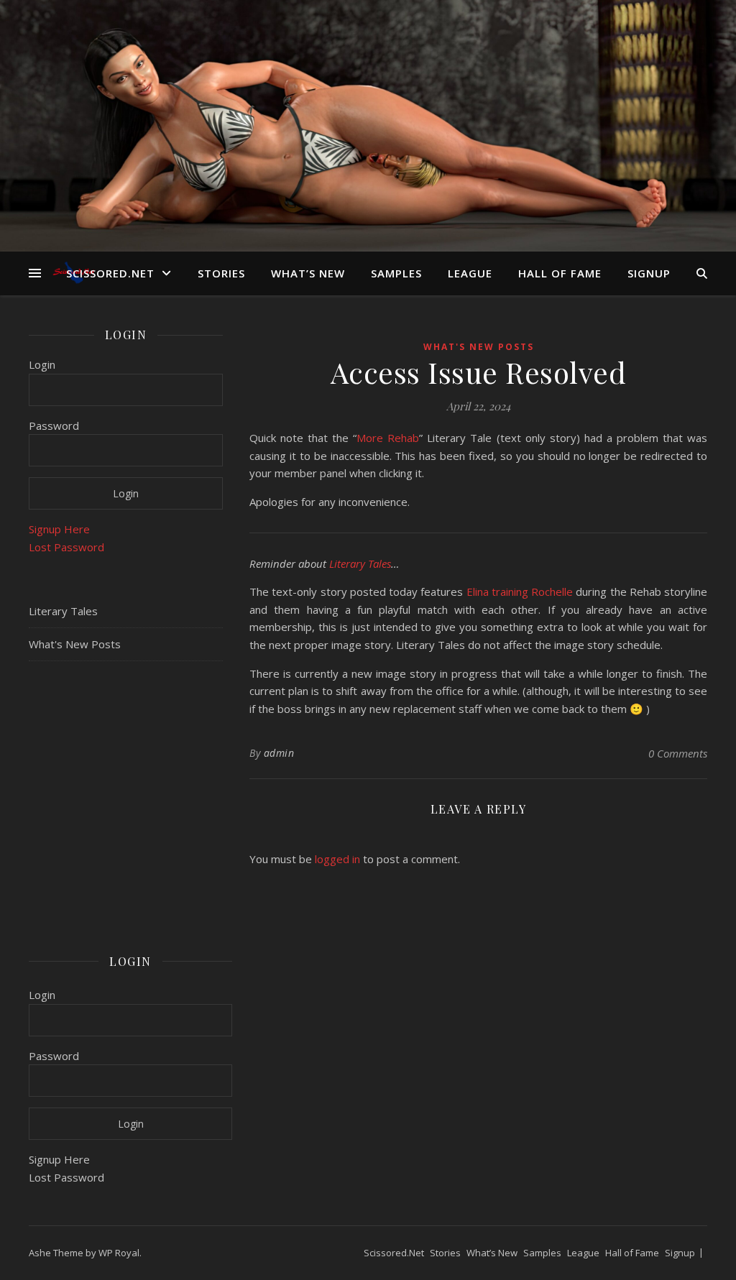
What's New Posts (75, 644)
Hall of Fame (560, 273)
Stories (221, 273)
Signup (649, 273)
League (470, 273)
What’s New (308, 273)
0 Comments (677, 753)
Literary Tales (63, 611)
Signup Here (59, 529)
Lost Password (66, 547)
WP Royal (118, 1252)
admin (279, 753)
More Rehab (387, 437)
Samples (396, 273)
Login (42, 364)
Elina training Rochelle (520, 591)
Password (54, 425)
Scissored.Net (110, 273)
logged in (337, 859)
